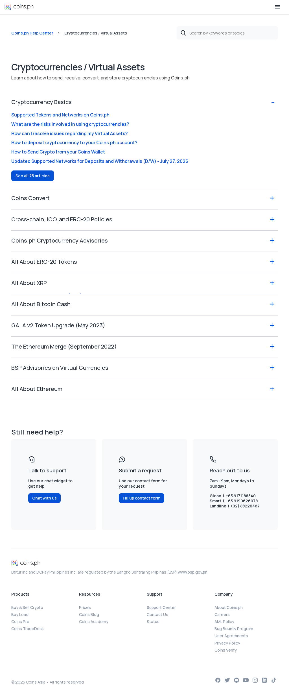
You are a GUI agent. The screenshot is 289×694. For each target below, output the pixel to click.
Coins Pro (20, 621)
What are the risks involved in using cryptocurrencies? (70, 124)
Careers (222, 614)
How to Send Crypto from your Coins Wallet (58, 152)
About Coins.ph (228, 607)
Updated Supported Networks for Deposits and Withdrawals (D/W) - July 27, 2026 (99, 161)
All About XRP (29, 283)
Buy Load (20, 614)
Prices (85, 607)
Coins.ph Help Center (32, 33)
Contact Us (157, 614)
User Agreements (231, 635)
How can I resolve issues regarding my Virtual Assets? (69, 133)
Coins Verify (225, 650)
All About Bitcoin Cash (41, 304)
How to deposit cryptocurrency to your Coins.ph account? (74, 142)
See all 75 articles (33, 175)
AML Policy (224, 621)
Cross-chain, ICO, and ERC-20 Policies (61, 219)
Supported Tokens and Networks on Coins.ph (60, 115)
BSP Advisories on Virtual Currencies (59, 367)
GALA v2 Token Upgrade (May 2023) (58, 325)
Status (153, 621)
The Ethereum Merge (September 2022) (64, 346)
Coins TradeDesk (27, 628)
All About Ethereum (36, 389)
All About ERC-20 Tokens (44, 261)
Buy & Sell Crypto (27, 607)
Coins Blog (89, 614)
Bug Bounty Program (233, 628)
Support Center (161, 607)
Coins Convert (30, 198)
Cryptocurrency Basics (41, 102)
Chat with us (44, 498)
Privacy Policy (227, 643)
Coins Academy (93, 621)
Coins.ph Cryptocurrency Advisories (59, 240)
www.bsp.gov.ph (192, 572)
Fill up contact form (141, 498)
